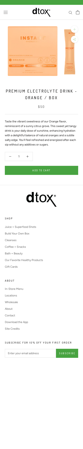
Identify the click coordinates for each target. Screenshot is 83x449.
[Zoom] (74, 29)
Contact (10, 315)
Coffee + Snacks (15, 247)
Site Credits (12, 328)
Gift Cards (11, 266)
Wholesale (11, 302)
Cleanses (11, 240)
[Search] (70, 12)
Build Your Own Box (17, 233)
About (8, 309)
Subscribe (67, 353)
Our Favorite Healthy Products (24, 260)
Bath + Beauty (14, 253)
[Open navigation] (6, 12)
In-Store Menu (14, 289)
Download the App (16, 322)
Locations (11, 295)
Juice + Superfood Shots (20, 227)
